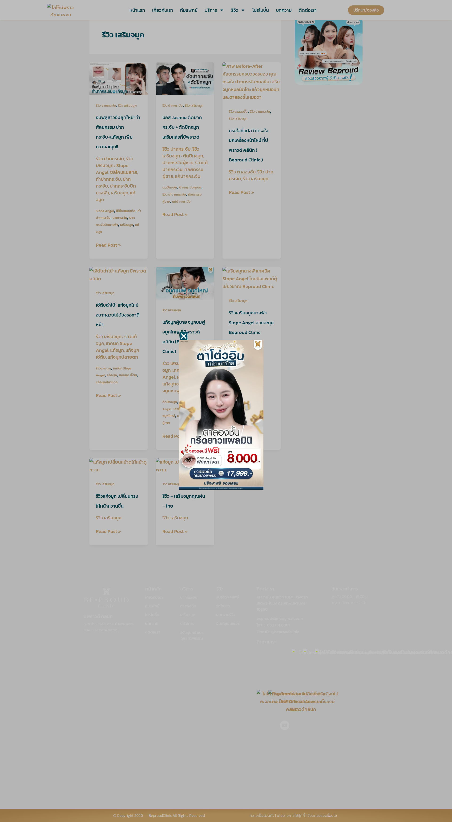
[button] (183, 336)
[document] (226, 411)
